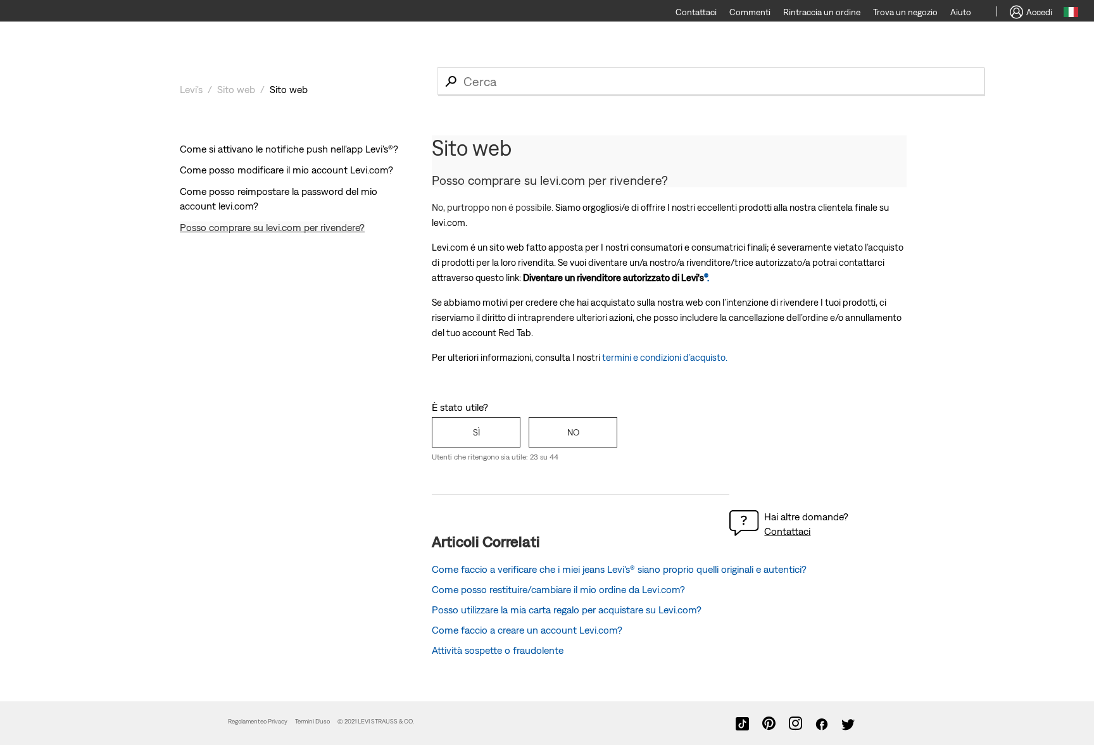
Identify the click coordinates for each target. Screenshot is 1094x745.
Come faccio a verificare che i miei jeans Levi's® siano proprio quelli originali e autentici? (619, 569)
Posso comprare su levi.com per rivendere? (272, 227)
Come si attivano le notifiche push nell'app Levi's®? (289, 148)
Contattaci (787, 531)
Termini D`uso (312, 721)
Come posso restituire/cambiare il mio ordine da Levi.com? (558, 589)
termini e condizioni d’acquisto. (664, 357)
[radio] (476, 432)
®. (616, 277)
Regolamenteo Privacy (257, 721)
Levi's (191, 89)
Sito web (236, 89)
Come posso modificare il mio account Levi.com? (286, 169)
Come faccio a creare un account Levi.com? (527, 629)
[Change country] (1071, 14)
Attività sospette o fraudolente (497, 650)
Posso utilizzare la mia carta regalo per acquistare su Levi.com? (566, 609)
